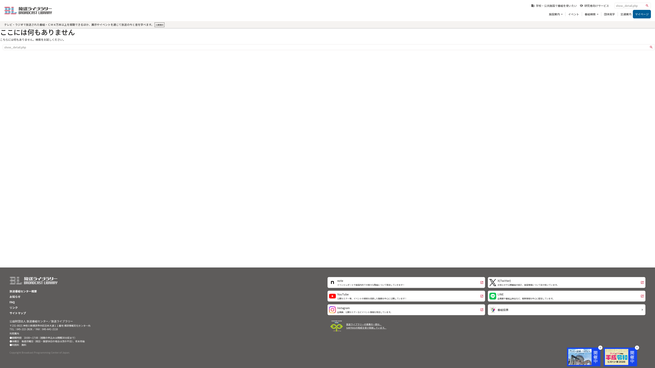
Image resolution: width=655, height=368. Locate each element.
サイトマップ (18, 313)
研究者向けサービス (594, 6)
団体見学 (609, 14)
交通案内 (626, 14)
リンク (14, 307)
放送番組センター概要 (23, 291)
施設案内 (555, 14)
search (647, 5)
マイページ (642, 14)
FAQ (12, 302)
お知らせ (15, 297)
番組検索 (590, 14)
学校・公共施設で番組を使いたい (554, 6)
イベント (573, 14)
